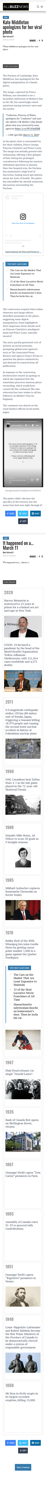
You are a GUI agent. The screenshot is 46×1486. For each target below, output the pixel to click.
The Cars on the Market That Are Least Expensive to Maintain (25, 274)
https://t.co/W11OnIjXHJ (27, 128)
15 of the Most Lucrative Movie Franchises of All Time (26, 283)
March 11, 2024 (31, 135)
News (6, 17)
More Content (23, 1467)
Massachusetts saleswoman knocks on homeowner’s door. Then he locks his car (26, 293)
